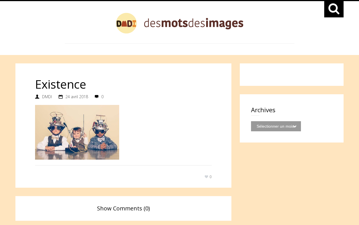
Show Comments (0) (123, 208)
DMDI (47, 96)
